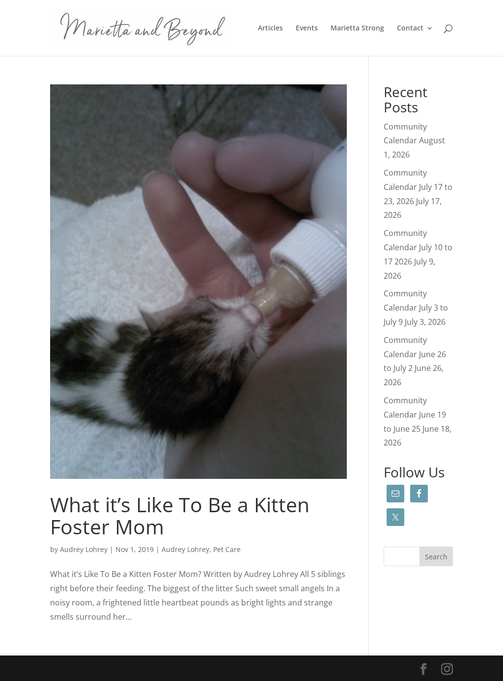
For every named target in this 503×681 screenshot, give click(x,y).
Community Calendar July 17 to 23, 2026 (418, 187)
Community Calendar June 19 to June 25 (415, 414)
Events (307, 28)
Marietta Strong (357, 28)
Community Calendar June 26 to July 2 (415, 354)
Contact (410, 28)
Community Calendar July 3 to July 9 (416, 307)
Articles (270, 28)
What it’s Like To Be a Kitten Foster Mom (179, 515)
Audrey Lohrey (84, 549)
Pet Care (227, 549)
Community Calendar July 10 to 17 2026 (418, 247)
